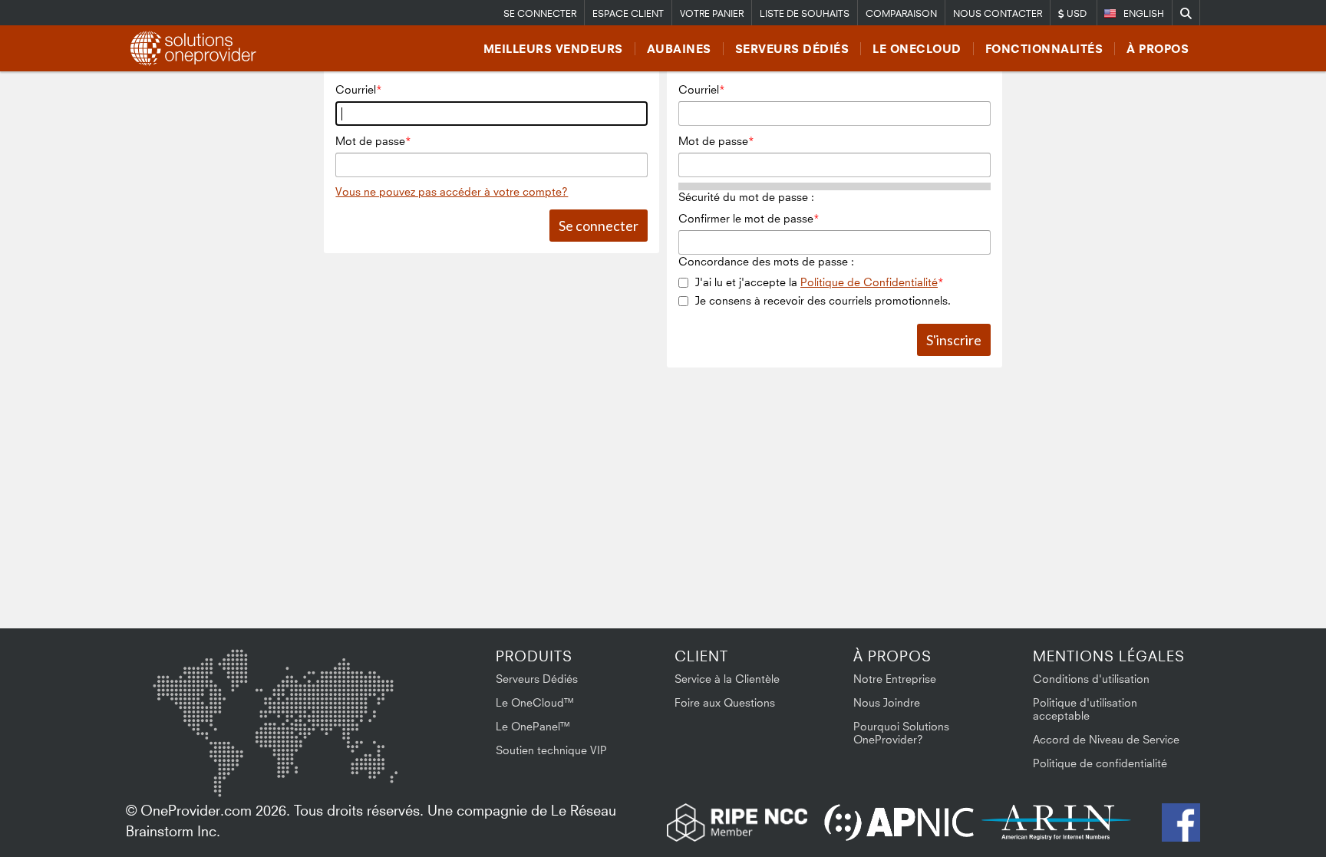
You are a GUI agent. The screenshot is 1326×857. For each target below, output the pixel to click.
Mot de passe (370, 140)
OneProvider (196, 48)
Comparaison (901, 13)
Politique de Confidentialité (869, 281)
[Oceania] (374, 767)
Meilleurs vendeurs (553, 48)
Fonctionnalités (1044, 48)
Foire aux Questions (725, 702)
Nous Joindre (886, 702)
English (1143, 13)
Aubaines (679, 48)
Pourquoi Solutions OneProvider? (901, 733)
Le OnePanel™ (533, 726)
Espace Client (628, 13)
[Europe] (275, 684)
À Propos (1157, 48)
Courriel (355, 89)
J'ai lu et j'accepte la (816, 281)
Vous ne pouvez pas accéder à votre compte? (451, 191)
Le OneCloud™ (535, 702)
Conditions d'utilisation (1091, 678)
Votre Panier (712, 13)
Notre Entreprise (894, 678)
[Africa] (285, 760)
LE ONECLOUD (917, 48)
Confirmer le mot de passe (745, 218)
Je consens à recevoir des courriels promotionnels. (823, 300)
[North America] (193, 692)
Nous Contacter (997, 13)
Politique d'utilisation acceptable (1085, 709)
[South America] (193, 770)
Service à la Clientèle (727, 678)
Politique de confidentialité (1100, 763)
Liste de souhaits (804, 13)
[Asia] (352, 689)
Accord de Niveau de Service (1106, 739)
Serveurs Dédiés (792, 48)
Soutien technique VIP (551, 749)
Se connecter (539, 13)
